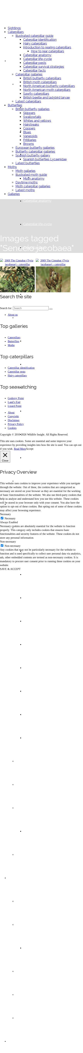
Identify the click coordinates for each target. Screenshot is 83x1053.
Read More (20, 448)
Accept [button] (29, 448)
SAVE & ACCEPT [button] (10, 569)
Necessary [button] (5, 514)
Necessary (10, 518)
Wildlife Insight (21, 11)
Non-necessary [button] (8, 541)
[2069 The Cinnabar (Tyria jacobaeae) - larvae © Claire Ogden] (17, 279)
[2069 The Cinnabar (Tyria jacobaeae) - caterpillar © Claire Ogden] (17, 262)
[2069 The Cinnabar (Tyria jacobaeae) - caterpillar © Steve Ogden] (53, 262)
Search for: (6, 308)
